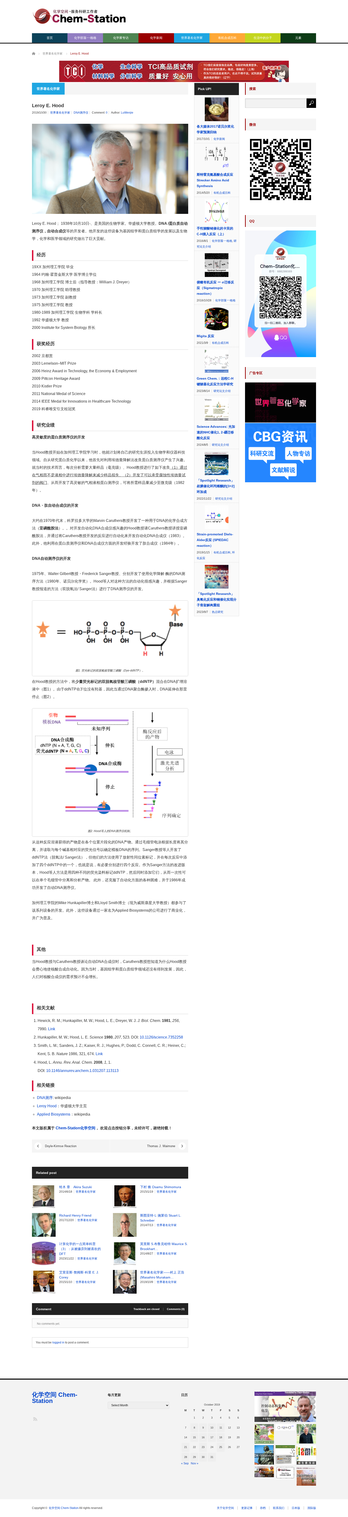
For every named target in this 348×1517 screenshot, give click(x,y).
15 (194, 1437)
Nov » (194, 1463)
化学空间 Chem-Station (54, 1397)
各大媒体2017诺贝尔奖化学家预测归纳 (215, 129)
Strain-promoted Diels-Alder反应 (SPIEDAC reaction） (215, 539)
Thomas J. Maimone (161, 1146)
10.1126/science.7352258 (161, 1037)
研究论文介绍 (222, 391)
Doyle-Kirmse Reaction (60, 1146)
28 (185, 1457)
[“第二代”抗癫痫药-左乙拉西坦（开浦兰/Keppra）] (285, 1455)
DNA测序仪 (81, 112)
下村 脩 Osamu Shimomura (160, 1187)
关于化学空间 (225, 1508)
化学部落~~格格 (85, 38)
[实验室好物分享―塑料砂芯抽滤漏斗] (306, 1476)
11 (220, 1427)
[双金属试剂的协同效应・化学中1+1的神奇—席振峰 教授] (264, 1471)
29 (194, 1457)
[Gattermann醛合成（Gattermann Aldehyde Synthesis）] (285, 1427)
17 (211, 1437)
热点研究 (217, 612)
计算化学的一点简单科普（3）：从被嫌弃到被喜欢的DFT (80, 1249)
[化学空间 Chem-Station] (79, 15)
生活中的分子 (263, 38)
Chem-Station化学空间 (75, 1128)
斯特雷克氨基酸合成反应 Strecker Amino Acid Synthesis (215, 180)
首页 (50, 38)
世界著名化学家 (192, 38)
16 (203, 1437)
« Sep (185, 1463)
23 (203, 1447)
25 (220, 1447)
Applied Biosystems (53, 1114)
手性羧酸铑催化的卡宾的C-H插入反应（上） (215, 231)
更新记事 (247, 1508)
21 (185, 1447)
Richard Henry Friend (75, 1215)
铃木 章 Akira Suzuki (75, 1187)
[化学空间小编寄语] (285, 1473)
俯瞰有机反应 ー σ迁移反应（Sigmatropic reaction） (215, 287)
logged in (58, 1342)
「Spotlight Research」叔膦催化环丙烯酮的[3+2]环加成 (216, 486)
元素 (298, 38)
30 (203, 1457)
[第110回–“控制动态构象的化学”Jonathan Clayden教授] (285, 1407)
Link (51, 1029)
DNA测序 (45, 1098)
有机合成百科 (227, 38)
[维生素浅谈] (306, 1455)
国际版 (312, 1508)
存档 (263, 1508)
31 (211, 1457)
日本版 (296, 1508)
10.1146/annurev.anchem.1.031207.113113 (82, 1071)
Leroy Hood (47, 1106)
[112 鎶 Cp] (264, 1455)
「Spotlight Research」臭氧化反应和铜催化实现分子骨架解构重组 (216, 599)
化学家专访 (121, 38)
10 (211, 1427)
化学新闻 (156, 38)
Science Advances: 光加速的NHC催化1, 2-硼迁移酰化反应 (216, 432)
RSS (35, 1419)
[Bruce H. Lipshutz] (306, 1433)
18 (220, 1437)
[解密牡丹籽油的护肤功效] (264, 1433)
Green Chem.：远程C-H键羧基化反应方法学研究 (215, 381)
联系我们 (278, 1508)
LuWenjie (127, 112)
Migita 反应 (205, 336)
